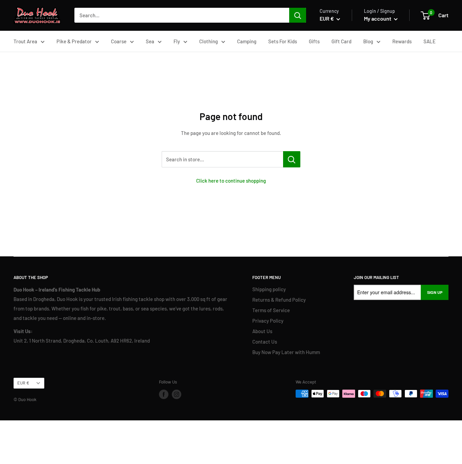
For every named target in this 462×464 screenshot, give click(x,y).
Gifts (314, 41)
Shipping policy (269, 289)
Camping (246, 41)
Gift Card (341, 41)
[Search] (297, 15)
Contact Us (264, 342)
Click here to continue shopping (231, 181)
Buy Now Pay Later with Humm (286, 352)
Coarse (118, 41)
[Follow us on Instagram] (176, 394)
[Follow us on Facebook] (163, 394)
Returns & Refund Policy (279, 300)
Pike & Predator (74, 41)
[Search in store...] (291, 159)
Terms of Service (271, 310)
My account (378, 18)
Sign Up (434, 292)
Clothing (208, 41)
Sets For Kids (282, 41)
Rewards (402, 41)
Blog (368, 41)
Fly (177, 41)
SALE (429, 41)
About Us (262, 331)
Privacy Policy (267, 321)
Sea (150, 41)
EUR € (23, 383)
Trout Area (25, 41)
